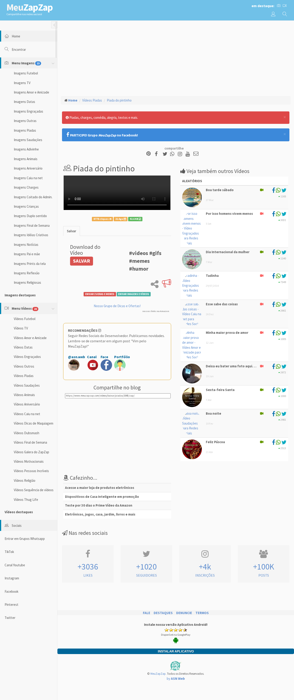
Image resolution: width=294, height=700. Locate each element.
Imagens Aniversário (28, 168)
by (176, 678)
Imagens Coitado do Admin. (33, 197)
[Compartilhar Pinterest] (148, 154)
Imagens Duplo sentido (30, 216)
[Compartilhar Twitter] (166, 154)
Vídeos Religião (24, 480)
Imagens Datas (24, 101)
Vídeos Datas (23, 347)
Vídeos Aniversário (27, 404)
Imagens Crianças (26, 206)
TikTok (9, 552)
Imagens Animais (25, 159)
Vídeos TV (21, 328)
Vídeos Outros (24, 366)
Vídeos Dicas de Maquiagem (33, 423)
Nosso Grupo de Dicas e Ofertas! (117, 306)
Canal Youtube (15, 565)
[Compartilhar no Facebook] (157, 154)
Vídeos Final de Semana (30, 442)
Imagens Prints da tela (30, 263)
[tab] (71, 231)
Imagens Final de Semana (32, 225)
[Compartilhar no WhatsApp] (173, 154)
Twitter (10, 617)
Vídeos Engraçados (27, 356)
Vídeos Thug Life (26, 499)
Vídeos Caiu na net (27, 414)
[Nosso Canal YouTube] (188, 154)
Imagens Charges (26, 187)
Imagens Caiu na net (28, 178)
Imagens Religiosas (27, 282)
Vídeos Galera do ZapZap (31, 452)
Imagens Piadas (25, 130)
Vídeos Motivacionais (29, 461)
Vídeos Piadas (24, 376)
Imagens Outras (25, 121)
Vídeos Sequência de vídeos (34, 490)
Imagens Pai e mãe (27, 254)
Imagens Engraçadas (28, 111)
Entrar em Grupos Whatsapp (25, 538)
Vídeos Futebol (24, 319)
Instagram (12, 578)
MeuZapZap (158, 674)
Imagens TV (22, 83)
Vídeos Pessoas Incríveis (31, 471)
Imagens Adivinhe (26, 149)
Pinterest (11, 604)
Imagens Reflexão (27, 273)
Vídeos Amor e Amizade (30, 338)
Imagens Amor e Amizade (31, 92)
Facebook (11, 591)
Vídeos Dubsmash (26, 433)
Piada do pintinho (119, 100)
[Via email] (195, 154)
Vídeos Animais (24, 395)
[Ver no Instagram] (181, 154)
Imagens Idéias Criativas (31, 235)
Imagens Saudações (28, 140)
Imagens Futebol (26, 73)
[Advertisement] (176, 58)
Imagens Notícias (26, 244)
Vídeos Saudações (27, 385)
